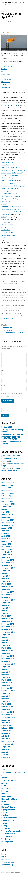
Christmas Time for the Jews (12, 434)
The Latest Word (8, 836)
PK (10, 461)
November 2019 (7, 549)
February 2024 (7, 485)
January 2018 (6, 589)
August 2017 (6, 603)
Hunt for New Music (9, 799)
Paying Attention (8, 810)
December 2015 (7, 656)
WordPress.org (7, 865)
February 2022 (7, 496)
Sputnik (3, 204)
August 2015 (6, 667)
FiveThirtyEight (6, 214)
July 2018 (5, 573)
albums (4, 778)
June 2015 (5, 672)
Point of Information (9, 818)
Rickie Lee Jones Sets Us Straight (11, 443)
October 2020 (7, 525)
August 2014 (6, 693)
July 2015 (5, 669)
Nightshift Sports (8, 807)
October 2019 (6, 552)
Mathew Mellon (6, 77)
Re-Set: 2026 (6, 427)
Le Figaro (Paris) (6, 191)
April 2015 (5, 677)
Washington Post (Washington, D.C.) (12, 173)
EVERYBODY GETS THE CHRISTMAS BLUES (10, 438)
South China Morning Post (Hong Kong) (13, 186)
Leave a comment (7, 23)
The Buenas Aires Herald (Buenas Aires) (13, 206)
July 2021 (5, 509)
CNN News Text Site (7, 227)
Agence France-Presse (7, 232)
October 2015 (6, 661)
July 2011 (5, 749)
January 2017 (6, 621)
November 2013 (7, 715)
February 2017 (7, 619)
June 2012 (5, 739)
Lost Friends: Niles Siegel (12, 465)
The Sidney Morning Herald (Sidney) (12, 209)
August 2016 (6, 635)
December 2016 (7, 624)
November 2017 (7, 595)
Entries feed (6, 859)
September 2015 (8, 664)
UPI (2, 240)
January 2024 (6, 488)
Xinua (3, 238)
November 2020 (7, 523)
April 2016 (5, 645)
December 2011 (7, 741)
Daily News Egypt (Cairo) (8, 183)
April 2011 (5, 755)
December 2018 (7, 560)
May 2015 (5, 675)
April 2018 (5, 581)
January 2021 (6, 517)
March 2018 (6, 584)
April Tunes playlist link (10, 105)
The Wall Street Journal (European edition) (13, 170)
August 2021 (6, 507)
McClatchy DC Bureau (8, 235)
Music (3, 802)
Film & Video (6, 796)
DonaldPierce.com (8, 2)
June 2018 (5, 576)
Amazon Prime (5, 74)
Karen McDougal (6, 79)
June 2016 (5, 640)
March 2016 (6, 648)
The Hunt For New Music (11, 831)
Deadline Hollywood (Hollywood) (11, 212)
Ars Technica (5, 230)
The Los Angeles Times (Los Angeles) (12, 180)
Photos (4, 812)
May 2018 (5, 579)
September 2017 (8, 600)
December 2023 (7, 491)
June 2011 (5, 752)
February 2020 (7, 541)
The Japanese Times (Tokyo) (9, 199)
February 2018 (7, 587)
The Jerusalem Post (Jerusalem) (10, 196)
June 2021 (5, 512)
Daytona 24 (6, 788)
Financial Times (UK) (7, 165)
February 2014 (7, 707)
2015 (3, 770)
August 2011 (6, 747)
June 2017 (5, 608)
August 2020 (6, 528)
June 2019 (5, 557)
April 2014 (5, 701)
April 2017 (5, 613)
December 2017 (7, 592)
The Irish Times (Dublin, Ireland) (10, 168)
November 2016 (7, 627)
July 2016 (5, 637)
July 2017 (5, 605)
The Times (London (7, 162)
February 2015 (7, 683)
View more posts (7, 318)
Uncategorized (7, 842)
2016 (3, 775)
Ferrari (4, 794)
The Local (4, 201)
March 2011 (5, 757)
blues (3, 786)
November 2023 (7, 493)
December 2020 (7, 520)
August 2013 (6, 720)
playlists (4, 815)
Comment (4, 352)
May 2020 (5, 533)
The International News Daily (10, 283)
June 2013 (5, 723)
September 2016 (8, 632)
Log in (3, 857)
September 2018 (8, 568)
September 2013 (8, 717)
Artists (4, 783)
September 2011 (7, 744)
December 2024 (7, 483)
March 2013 (6, 725)
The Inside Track (8, 834)
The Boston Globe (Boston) (9, 178)
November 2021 (7, 501)
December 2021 (7, 499)
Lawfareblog (5, 219)
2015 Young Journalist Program (13, 772)
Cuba (2, 71)
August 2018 (6, 571)
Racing (4, 826)
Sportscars (5, 828)
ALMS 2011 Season (8, 780)
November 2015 (7, 659)
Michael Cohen (5, 82)
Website (3, 385)
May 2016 (5, 643)
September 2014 (8, 691)
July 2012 (5, 736)
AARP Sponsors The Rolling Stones (12, 431)
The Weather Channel (7, 225)
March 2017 (6, 616)
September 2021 (8, 504)
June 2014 (5, 696)
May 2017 (5, 611)
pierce (4, 21)
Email (3, 378)
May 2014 (5, 699)
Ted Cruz (4, 69)
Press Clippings (21, 281)
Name (3, 370)
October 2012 (6, 733)
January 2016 (6, 653)
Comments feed (7, 862)
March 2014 (6, 704)
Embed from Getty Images (6, 34)
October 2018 (6, 565)
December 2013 (7, 712)
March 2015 (6, 680)
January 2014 (6, 709)
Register (4, 854)
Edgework (5, 791)
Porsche (3, 84)
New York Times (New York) (9, 175)
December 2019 (7, 547)
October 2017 (6, 597)
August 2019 (6, 555)
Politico (3, 217)
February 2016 (7, 651)
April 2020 (5, 536)
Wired (3, 222)
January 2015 (6, 685)
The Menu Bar (5, 87)
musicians (5, 804)
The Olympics (6, 839)
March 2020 (6, 539)
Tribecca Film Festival (7, 66)
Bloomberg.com (6, 193)
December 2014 (7, 688)
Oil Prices (4, 64)
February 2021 (7, 515)
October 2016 (6, 629)
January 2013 (6, 731)
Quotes (4, 823)
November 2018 (7, 563)
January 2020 (6, 544)
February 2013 (7, 728)
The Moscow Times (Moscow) (10, 188)
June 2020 (5, 531)
